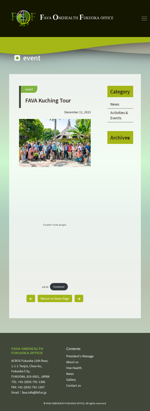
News (114, 104)
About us (72, 362)
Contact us (73, 385)
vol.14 (45, 286)
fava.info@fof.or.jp (34, 392)
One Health (74, 368)
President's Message (80, 356)
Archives (120, 137)
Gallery (71, 379)
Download (58, 286)
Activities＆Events (119, 115)
